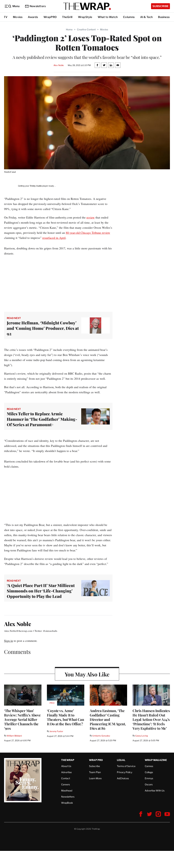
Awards (33, 17)
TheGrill (67, 17)
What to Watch (108, 17)
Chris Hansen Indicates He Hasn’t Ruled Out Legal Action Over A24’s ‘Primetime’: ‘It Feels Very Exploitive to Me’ (151, 719)
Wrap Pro (96, 760)
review (90, 217)
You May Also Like (87, 674)
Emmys (149, 778)
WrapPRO (50, 17)
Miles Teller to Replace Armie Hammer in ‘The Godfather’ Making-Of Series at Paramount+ (42, 419)
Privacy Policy (124, 772)
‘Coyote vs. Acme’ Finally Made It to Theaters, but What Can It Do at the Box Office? (65, 717)
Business (164, 17)
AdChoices (123, 778)
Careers (65, 784)
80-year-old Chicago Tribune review (88, 233)
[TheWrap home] (87, 6)
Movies (17, 17)
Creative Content (86, 29)
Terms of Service (126, 766)
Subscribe (160, 6)
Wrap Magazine (156, 760)
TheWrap (67, 760)
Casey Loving (141, 735)
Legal (121, 760)
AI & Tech (146, 17)
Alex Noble (59, 65)
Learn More (95, 778)
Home (69, 29)
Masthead (66, 790)
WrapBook (67, 802)
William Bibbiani (14, 735)
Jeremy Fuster (56, 731)
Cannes (149, 766)
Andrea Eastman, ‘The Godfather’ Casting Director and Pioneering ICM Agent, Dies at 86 (108, 719)
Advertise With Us (154, 790)
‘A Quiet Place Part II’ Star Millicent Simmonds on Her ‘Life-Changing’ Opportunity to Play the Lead (41, 591)
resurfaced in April (54, 238)
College (149, 772)
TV (5, 17)
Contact (65, 778)
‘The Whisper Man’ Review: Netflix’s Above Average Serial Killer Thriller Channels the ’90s (22, 719)
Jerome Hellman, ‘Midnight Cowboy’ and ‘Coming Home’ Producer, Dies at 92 (43, 328)
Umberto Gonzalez (101, 735)
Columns (129, 17)
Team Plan (95, 772)
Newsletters (38, 6)
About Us (66, 766)
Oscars (149, 784)
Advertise (66, 772)
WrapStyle (85, 17)
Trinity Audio (36, 186)
